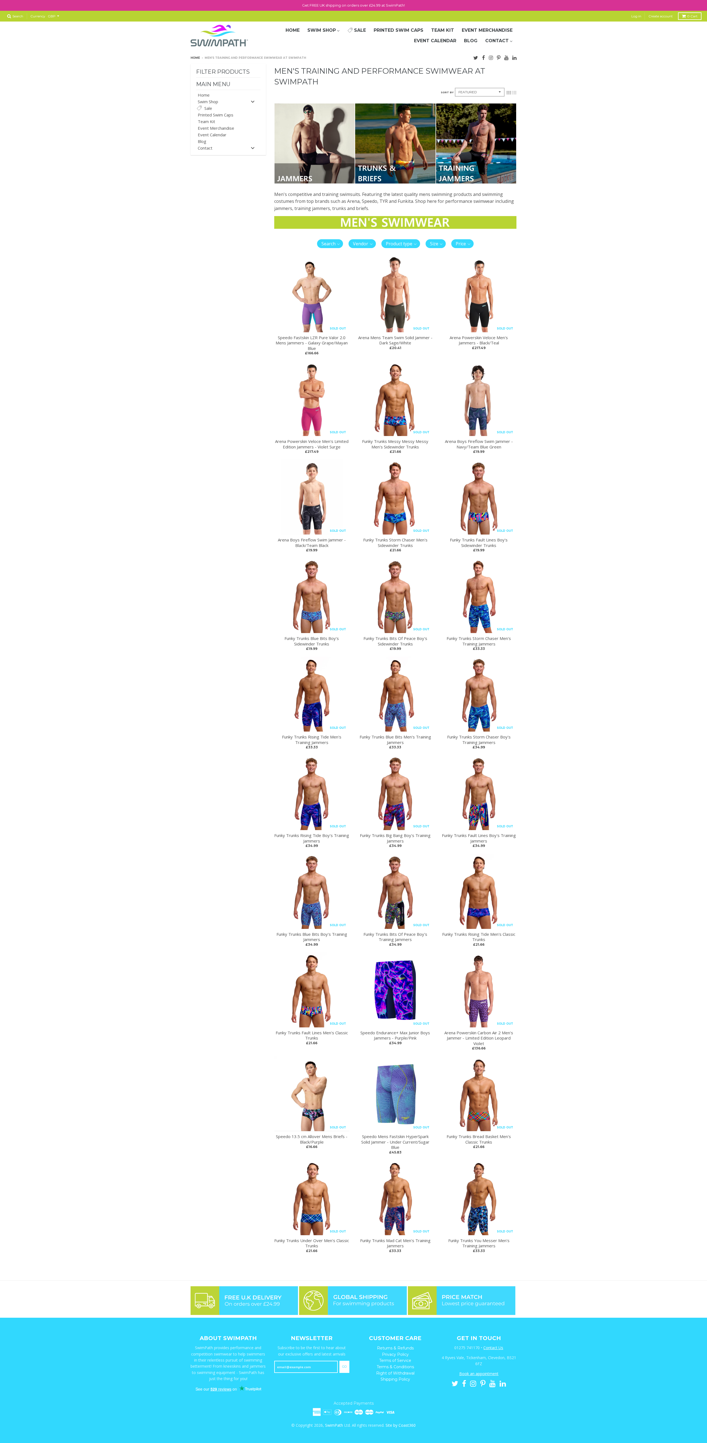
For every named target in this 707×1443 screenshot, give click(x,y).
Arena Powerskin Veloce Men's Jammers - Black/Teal (479, 340)
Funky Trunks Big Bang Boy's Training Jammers (395, 838)
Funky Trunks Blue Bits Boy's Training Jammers (311, 936)
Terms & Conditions (395, 1366)
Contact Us (493, 1347)
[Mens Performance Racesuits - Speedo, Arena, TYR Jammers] (315, 182)
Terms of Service (395, 1360)
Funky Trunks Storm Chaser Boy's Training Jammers (479, 739)
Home (195, 58)
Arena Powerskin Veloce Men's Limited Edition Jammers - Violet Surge (312, 444)
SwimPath (334, 1425)
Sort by (447, 92)
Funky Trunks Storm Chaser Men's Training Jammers (479, 641)
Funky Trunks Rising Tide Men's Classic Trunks (478, 936)
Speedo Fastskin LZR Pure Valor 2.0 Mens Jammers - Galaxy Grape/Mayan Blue (312, 343)
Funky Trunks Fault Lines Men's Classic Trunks (312, 1035)
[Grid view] (508, 92)
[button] (330, 243)
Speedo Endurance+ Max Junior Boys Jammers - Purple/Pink (395, 1035)
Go (344, 1366)
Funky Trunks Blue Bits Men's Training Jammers (395, 739)
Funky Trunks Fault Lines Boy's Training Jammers (479, 838)
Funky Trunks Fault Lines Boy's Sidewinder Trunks (479, 542)
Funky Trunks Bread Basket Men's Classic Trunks (479, 1139)
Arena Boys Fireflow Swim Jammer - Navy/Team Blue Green (479, 444)
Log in (636, 16)
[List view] (514, 92)
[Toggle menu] (252, 101)
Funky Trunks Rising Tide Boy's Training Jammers (311, 838)
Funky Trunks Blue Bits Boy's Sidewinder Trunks (311, 641)
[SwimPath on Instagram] (491, 57)
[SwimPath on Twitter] (475, 57)
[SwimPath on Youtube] (506, 57)
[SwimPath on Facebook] (483, 57)
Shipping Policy (395, 1379)
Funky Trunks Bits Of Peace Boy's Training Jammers (395, 936)
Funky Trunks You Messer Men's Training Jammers (479, 1243)
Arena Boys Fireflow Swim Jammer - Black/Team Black (312, 542)
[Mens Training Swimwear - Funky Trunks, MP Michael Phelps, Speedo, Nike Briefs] (395, 182)
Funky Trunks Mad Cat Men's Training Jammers (395, 1243)
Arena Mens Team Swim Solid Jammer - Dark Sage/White (395, 340)
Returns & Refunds (395, 1348)
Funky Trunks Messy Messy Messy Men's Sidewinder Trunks (395, 444)
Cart (692, 16)
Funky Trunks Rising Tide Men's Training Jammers (311, 739)
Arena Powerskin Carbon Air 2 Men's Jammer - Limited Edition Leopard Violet (478, 1038)
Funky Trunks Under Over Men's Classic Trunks (311, 1243)
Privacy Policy (395, 1354)
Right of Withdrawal (395, 1373)
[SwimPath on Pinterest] (498, 57)
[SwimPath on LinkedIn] (514, 57)
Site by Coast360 (401, 1425)
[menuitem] (293, 30)
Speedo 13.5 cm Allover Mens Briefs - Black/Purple (311, 1139)
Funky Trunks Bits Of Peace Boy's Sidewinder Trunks (395, 641)
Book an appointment (478, 1373)
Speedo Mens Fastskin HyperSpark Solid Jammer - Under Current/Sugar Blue (395, 1142)
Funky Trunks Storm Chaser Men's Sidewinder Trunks (395, 542)
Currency (37, 16)
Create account (660, 16)
